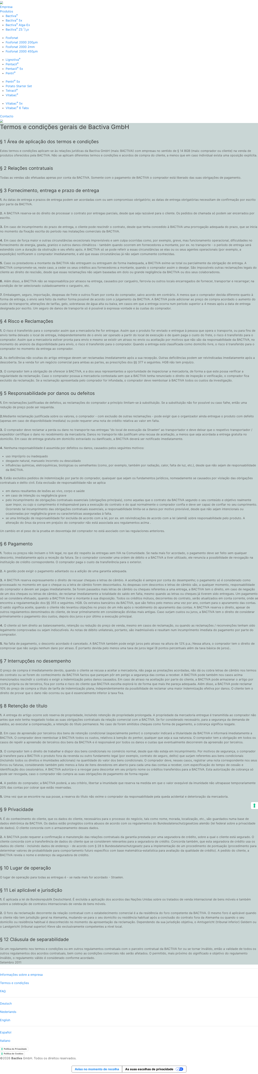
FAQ (3, 991)
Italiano (5, 1040)
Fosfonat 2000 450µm (22, 51)
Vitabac (12, 95)
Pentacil (12, 64)
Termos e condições (14, 983)
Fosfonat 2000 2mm (20, 47)
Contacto (6, 116)
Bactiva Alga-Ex (18, 25)
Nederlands (8, 1012)
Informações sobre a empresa (21, 974)
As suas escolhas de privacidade (149, 1069)
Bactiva (12, 16)
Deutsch (6, 1003)
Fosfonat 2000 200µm (22, 42)
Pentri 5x (13, 81)
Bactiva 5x (14, 20)
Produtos (6, 11)
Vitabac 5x (14, 103)
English (5, 1020)
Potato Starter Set (19, 86)
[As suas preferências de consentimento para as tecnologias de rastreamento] (254, 805)
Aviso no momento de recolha (97, 1069)
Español (5, 1032)
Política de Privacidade (15, 1049)
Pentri (10, 73)
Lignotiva (13, 60)
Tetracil (12, 90)
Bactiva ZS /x (17, 29)
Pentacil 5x (14, 69)
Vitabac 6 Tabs (17, 108)
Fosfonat (12, 38)
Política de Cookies (13, 1053)
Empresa (6, 7)
